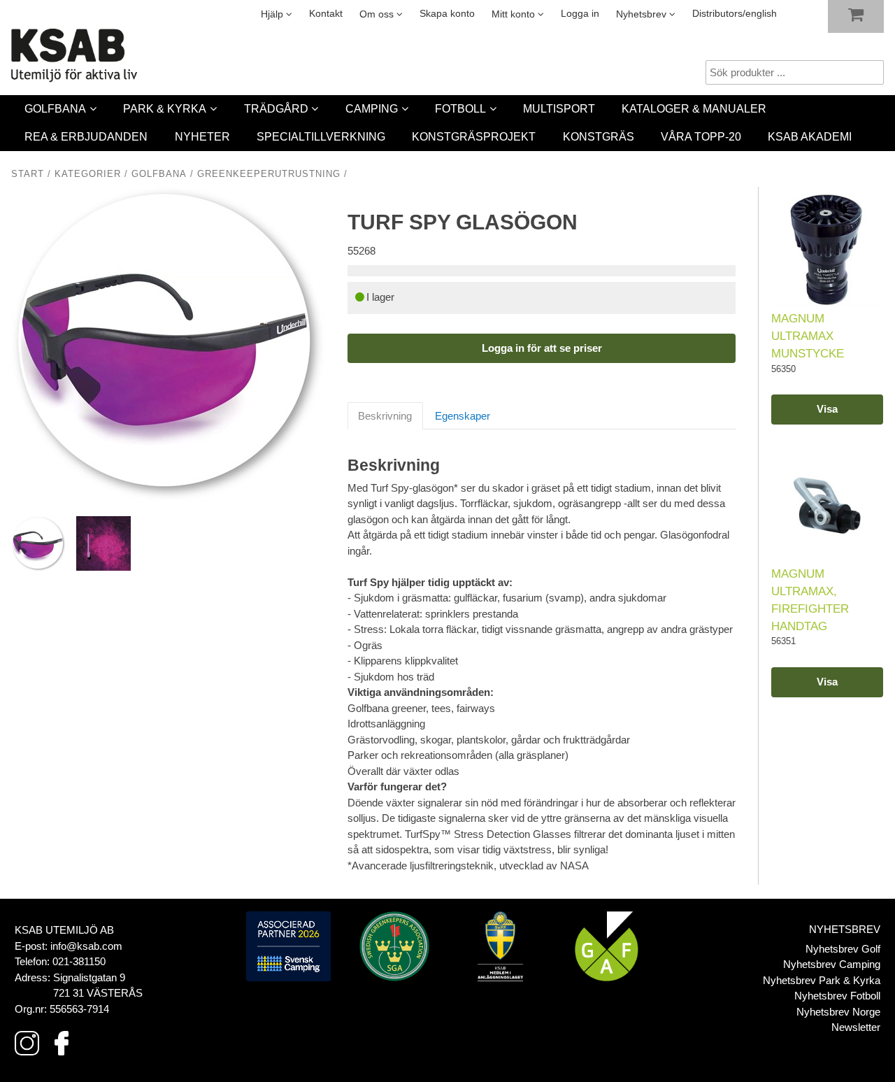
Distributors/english (734, 13)
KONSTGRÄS (598, 137)
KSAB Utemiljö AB (64, 930)
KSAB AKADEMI (810, 137)
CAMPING (371, 109)
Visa (827, 409)
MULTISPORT (559, 109)
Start (27, 174)
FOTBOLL (460, 109)
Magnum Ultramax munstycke (807, 336)
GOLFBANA (55, 109)
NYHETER (202, 137)
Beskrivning (385, 416)
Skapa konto (447, 13)
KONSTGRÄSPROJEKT (474, 137)
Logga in (580, 13)
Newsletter (855, 1027)
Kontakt (326, 13)
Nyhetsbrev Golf (843, 949)
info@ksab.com (86, 946)
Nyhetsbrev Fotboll (837, 996)
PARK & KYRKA (164, 109)
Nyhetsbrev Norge (838, 1012)
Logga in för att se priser (542, 348)
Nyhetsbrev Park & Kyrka (821, 980)
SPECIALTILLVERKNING (321, 137)
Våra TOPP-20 (701, 137)
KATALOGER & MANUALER (694, 109)
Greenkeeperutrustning (269, 174)
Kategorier (88, 174)
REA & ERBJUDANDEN (86, 137)
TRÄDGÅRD (276, 109)
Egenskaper (462, 416)
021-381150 (79, 961)
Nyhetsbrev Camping (831, 964)
